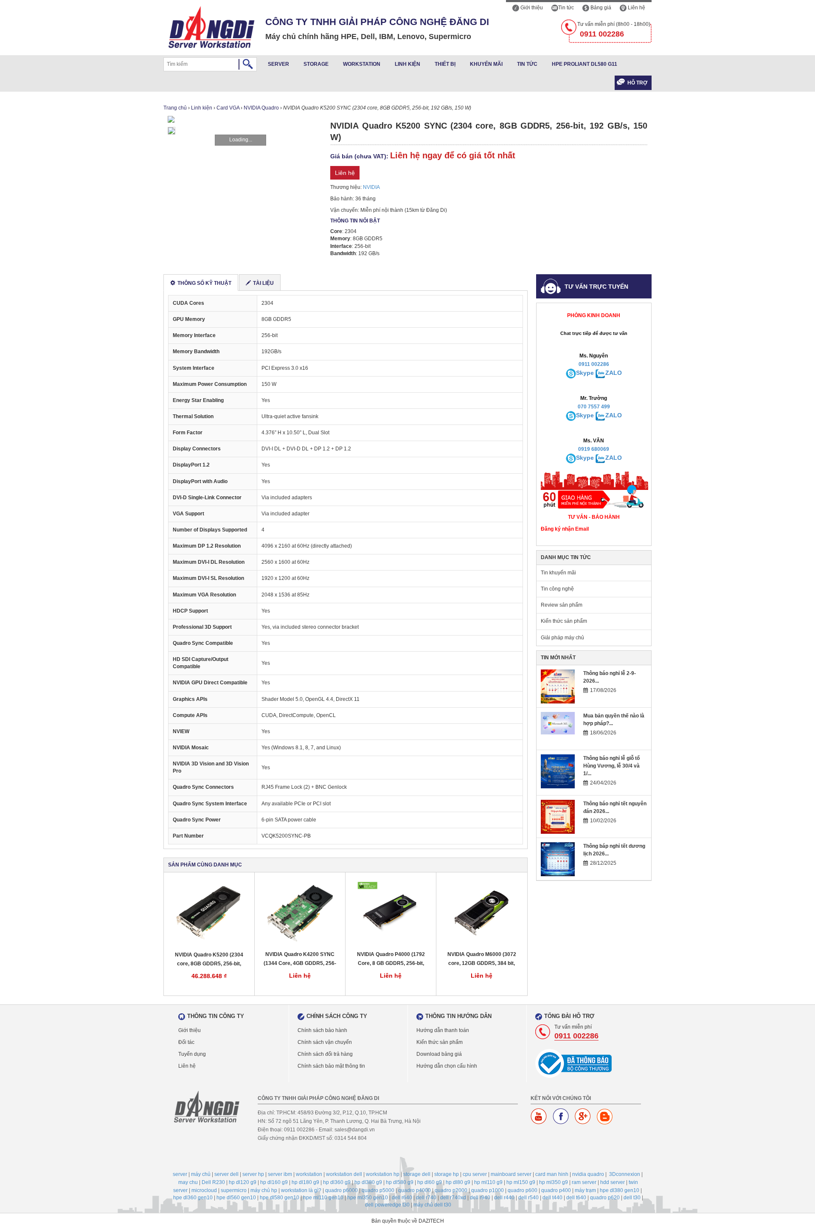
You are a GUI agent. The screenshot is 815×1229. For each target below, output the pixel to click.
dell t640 (576, 1198)
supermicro (234, 1190)
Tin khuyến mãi (558, 573)
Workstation (361, 64)
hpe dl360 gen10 (193, 1198)
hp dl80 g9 (458, 1182)
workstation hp (382, 1174)
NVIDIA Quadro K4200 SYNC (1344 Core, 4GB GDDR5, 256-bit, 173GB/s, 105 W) (300, 959)
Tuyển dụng (192, 1054)
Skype (585, 372)
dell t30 (632, 1198)
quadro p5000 (378, 1190)
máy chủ (201, 1174)
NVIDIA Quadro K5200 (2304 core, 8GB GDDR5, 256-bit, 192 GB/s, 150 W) (209, 959)
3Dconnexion (624, 1174)
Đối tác (186, 1042)
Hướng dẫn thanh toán (442, 1030)
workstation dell (344, 1174)
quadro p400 (556, 1190)
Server (278, 64)
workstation (309, 1174)
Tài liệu (263, 283)
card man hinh (551, 1174)
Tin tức (566, 8)
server (180, 1174)
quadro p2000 (451, 1190)
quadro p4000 (414, 1190)
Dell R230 (213, 1182)
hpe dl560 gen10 (236, 1198)
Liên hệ (636, 8)
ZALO (613, 372)
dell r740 (426, 1198)
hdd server (612, 1182)
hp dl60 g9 (429, 1182)
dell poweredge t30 (387, 1205)
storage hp (446, 1174)
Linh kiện (407, 64)
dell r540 (528, 1198)
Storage (316, 64)
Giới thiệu (531, 8)
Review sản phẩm (561, 605)
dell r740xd (453, 1198)
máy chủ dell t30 (432, 1205)
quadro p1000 (487, 1190)
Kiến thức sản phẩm (564, 621)
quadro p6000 (341, 1190)
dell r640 (402, 1198)
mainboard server (511, 1174)
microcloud (204, 1190)
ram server (584, 1182)
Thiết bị (445, 64)
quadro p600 (522, 1190)
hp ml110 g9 (488, 1182)
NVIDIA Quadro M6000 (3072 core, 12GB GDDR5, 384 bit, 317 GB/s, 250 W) (481, 959)
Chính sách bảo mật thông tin (331, 1066)
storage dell (416, 1174)
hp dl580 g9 (399, 1182)
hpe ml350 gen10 (367, 1198)
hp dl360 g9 (337, 1182)
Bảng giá (600, 8)
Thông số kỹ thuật (204, 283)
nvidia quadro (588, 1174)
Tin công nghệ (557, 589)
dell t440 (552, 1198)
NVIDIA (371, 187)
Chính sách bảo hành (322, 1030)
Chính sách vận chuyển (325, 1042)
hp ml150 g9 (520, 1182)
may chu (188, 1182)
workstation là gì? (301, 1190)
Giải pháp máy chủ (562, 638)
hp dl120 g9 (242, 1182)
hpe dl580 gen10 (279, 1198)
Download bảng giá (439, 1054)
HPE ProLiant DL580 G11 (584, 64)
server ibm (280, 1174)
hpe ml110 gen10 (323, 1198)
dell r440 (504, 1198)
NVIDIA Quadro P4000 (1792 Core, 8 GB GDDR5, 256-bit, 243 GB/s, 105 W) (391, 959)
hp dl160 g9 (274, 1182)
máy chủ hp (263, 1190)
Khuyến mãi (486, 64)
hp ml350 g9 (553, 1182)
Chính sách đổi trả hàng (325, 1054)
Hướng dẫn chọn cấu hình (446, 1066)
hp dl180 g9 (305, 1182)
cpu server (475, 1174)
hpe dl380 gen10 (619, 1190)
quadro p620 (605, 1198)
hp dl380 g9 (368, 1182)
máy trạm (585, 1190)
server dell (226, 1174)
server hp (253, 1174)
